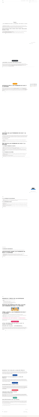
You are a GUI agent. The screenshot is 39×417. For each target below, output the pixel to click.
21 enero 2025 (26, 409)
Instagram (14, 402)
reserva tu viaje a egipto (14, 60)
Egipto (15, 22)
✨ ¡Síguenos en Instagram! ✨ (15, 321)
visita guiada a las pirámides (7, 405)
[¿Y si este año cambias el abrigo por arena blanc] (36, 123)
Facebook (18, 402)
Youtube (16, 402)
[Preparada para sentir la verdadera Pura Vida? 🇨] (34, 136)
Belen (3, 409)
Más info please (15, 83)
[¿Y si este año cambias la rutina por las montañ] (32, 131)
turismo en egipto (3, 405)
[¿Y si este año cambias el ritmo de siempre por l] (30, 137)
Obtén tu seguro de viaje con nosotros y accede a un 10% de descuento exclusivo (14, 328)
